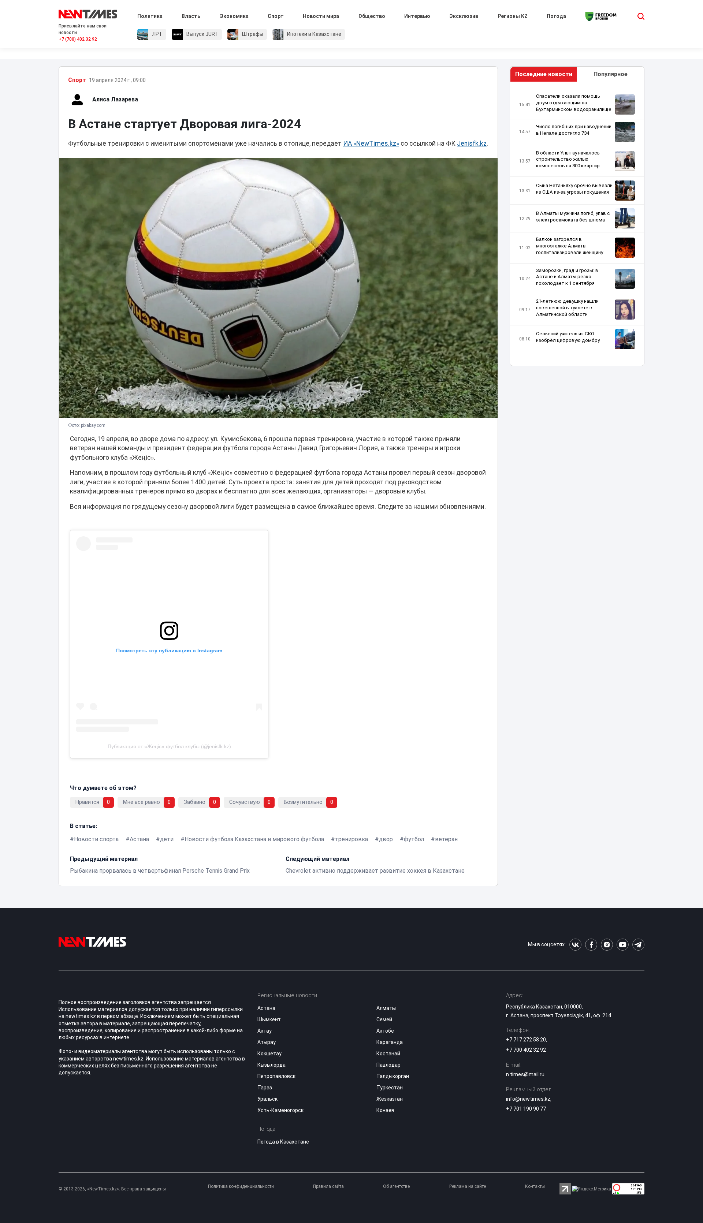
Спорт (276, 16)
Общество (371, 16)
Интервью (417, 16)
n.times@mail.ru (525, 1074)
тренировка (351, 839)
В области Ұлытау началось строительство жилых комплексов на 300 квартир (568, 159)
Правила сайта (328, 1186)
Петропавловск (276, 1076)
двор (386, 839)
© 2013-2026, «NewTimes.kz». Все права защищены (112, 1189)
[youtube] (623, 945)
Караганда (389, 1042)
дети (167, 839)
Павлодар (388, 1065)
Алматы (386, 1008)
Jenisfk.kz (472, 143)
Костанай (388, 1053)
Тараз (264, 1087)
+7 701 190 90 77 (526, 1109)
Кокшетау (269, 1053)
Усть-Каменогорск (280, 1110)
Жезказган (389, 1099)
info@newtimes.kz (528, 1099)
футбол (414, 839)
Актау (264, 1031)
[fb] (591, 945)
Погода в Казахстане (283, 1142)
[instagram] (607, 945)
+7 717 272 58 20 (526, 1040)
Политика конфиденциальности (241, 1186)
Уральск (267, 1099)
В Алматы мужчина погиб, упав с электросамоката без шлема (573, 216)
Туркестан (389, 1087)
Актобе (385, 1031)
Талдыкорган (392, 1076)
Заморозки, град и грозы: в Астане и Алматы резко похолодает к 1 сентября (567, 277)
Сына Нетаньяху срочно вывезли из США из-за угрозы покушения (574, 189)
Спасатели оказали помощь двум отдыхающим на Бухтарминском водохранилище (573, 102)
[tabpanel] (577, 226)
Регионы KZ (513, 16)
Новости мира (321, 16)
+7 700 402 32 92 (526, 1050)
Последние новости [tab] (543, 74)
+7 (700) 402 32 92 (78, 39)
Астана (139, 839)
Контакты (535, 1186)
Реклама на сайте (467, 1186)
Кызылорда (271, 1065)
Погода (556, 16)
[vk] (575, 945)
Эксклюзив (463, 16)
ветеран (446, 839)
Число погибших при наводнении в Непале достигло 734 (573, 130)
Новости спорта (96, 839)
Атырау (266, 1042)
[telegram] (638, 945)
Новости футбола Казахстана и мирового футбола (254, 839)
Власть (191, 16)
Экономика (234, 16)
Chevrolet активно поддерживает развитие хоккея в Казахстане (375, 870)
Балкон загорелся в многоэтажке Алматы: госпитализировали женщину (569, 245)
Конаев (385, 1110)
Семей (384, 1019)
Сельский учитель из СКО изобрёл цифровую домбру (568, 337)
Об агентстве (396, 1186)
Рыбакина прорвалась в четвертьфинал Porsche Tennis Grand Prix (160, 870)
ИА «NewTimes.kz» (371, 143)
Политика (150, 16)
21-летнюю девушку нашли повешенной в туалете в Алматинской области (567, 307)
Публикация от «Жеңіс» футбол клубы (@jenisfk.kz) (169, 746)
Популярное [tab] (611, 74)
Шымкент (269, 1019)
